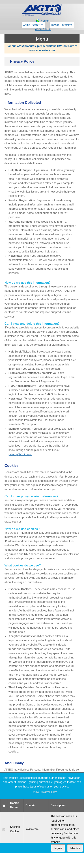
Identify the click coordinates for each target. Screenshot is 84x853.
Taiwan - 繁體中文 (62, 25)
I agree (58, 848)
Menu (42, 39)
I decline (75, 848)
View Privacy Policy (45, 792)
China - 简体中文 (33, 25)
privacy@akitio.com (20, 454)
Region (45, 20)
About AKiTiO (43, 29)
